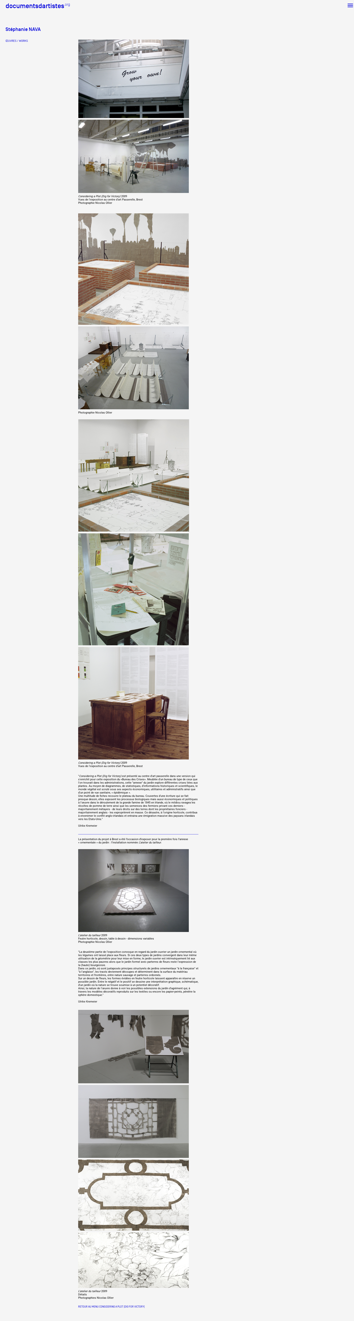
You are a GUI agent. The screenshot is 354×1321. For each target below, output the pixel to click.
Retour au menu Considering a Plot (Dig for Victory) (111, 1306)
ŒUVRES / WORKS (17, 41)
